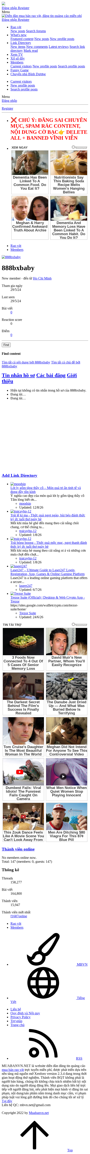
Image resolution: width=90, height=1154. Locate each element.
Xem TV (16, 54)
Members (16, 62)
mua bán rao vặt (13, 1070)
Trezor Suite (27, 613)
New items (17, 47)
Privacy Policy (20, 1017)
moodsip (25, 503)
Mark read (31, 50)
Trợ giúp (16, 1021)
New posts (17, 31)
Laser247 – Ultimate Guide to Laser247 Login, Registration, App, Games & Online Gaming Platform (47, 572)
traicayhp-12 (27, 531)
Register (7, 108)
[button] (6, 12)
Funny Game (19, 70)
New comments (37, 47)
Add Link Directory (19, 475)
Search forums (36, 31)
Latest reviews (59, 47)
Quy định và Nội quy (25, 1013)
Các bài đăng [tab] (51, 375)
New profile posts (62, 39)
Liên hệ (15, 1009)
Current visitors (21, 66)
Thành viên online (18, 849)
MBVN (82, 964)
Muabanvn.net (39, 1113)
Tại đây (7, 1101)
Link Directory (20, 43)
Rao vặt (15, 27)
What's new (18, 35)
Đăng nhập (9, 100)
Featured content (21, 39)
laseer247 (25, 586)
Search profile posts (71, 66)
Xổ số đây (17, 58)
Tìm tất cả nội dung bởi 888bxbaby (26, 362)
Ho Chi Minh (42, 278)
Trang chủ (17, 1025)
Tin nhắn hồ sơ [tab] (18, 375)
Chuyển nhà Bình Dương (28, 74)
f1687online (18, 916)
